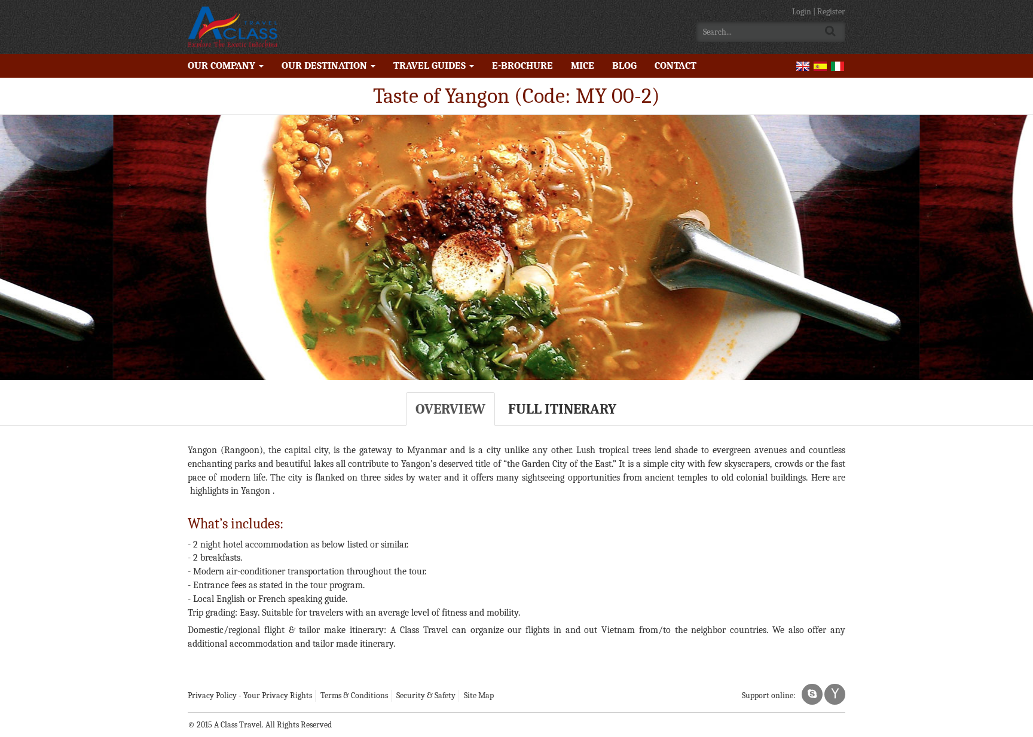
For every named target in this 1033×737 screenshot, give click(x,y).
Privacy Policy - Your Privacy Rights (250, 695)
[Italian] (837, 65)
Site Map (479, 695)
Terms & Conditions (354, 695)
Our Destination (325, 65)
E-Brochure (522, 65)
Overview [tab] (450, 408)
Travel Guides (430, 65)
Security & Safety (426, 695)
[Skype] (812, 694)
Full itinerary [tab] (562, 408)
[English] (802, 65)
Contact (675, 65)
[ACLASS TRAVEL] (232, 27)
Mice (582, 65)
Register (831, 12)
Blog (624, 65)
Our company (223, 65)
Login (802, 12)
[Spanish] (820, 65)
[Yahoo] (834, 694)
